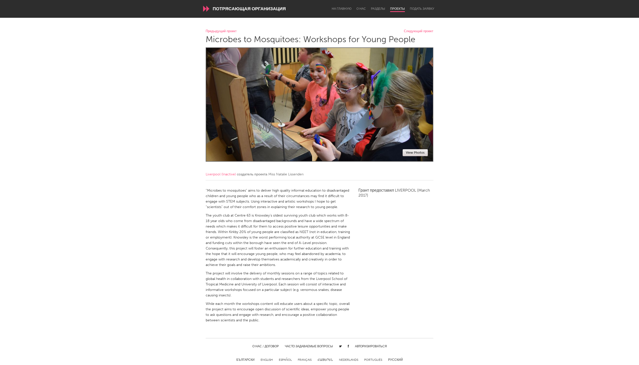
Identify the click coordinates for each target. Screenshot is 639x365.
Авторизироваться (371, 346)
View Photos (415, 152)
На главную (341, 8)
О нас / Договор (265, 346)
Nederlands (348, 360)
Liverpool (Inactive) (221, 174)
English (267, 360)
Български (245, 360)
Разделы (378, 8)
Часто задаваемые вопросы (309, 346)
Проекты (397, 8)
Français (305, 360)
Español (285, 360)
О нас (361, 8)
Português (373, 360)
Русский (395, 360)
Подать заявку (422, 8)
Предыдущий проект (221, 31)
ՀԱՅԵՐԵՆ (325, 360)
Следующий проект (418, 31)
